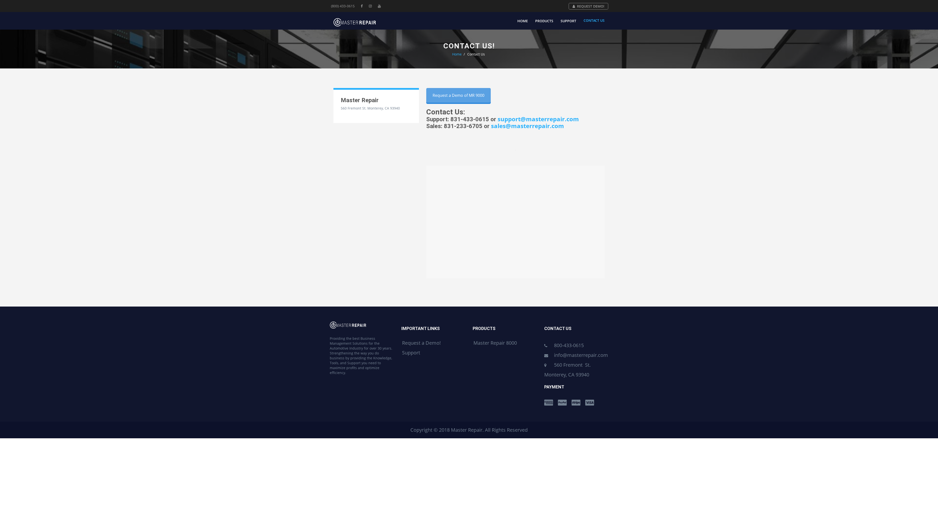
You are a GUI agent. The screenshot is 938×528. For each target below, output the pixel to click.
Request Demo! (590, 6)
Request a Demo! (421, 343)
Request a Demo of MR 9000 (458, 95)
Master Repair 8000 (495, 343)
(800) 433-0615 (343, 6)
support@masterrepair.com (538, 119)
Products (544, 21)
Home (522, 21)
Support (568, 21)
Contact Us (594, 20)
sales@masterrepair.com (527, 126)
